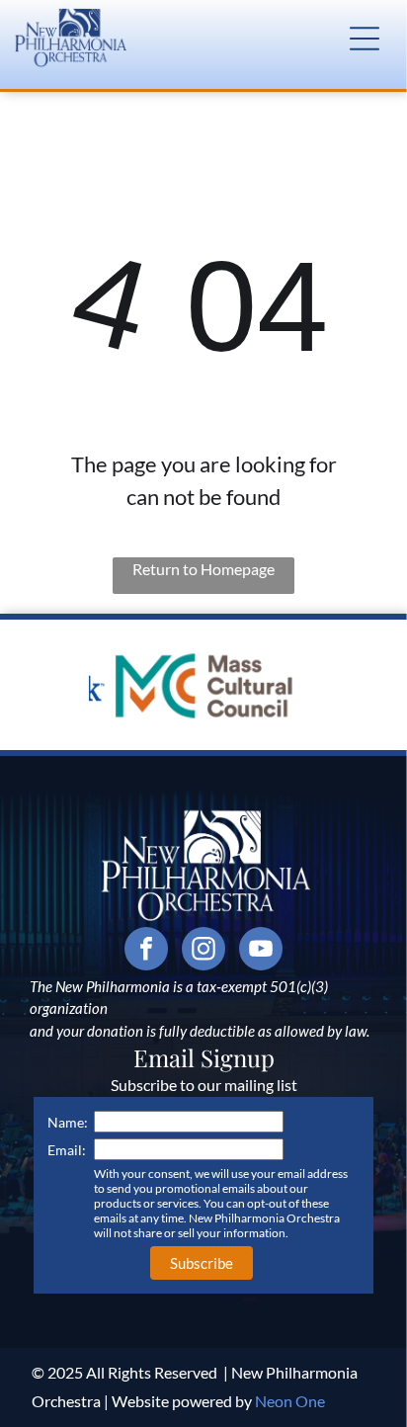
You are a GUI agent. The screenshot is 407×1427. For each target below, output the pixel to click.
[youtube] (261, 951)
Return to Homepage (203, 568)
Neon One (290, 1400)
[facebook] (146, 951)
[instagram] (203, 951)
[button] (364, 38)
